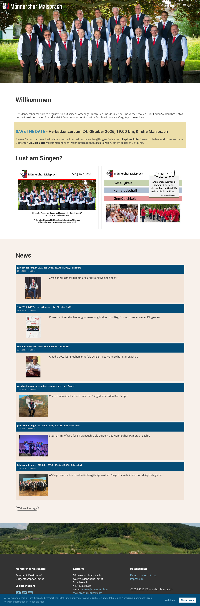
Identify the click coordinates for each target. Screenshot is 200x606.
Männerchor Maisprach (36, 6)
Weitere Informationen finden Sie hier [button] (24, 601)
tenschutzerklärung (144, 575)
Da (131, 575)
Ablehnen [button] (170, 599)
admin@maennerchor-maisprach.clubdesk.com (90, 591)
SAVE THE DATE (31, 131)
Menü (190, 6)
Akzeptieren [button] (187, 599)
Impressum (137, 579)
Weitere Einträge (27, 508)
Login (172, 6)
